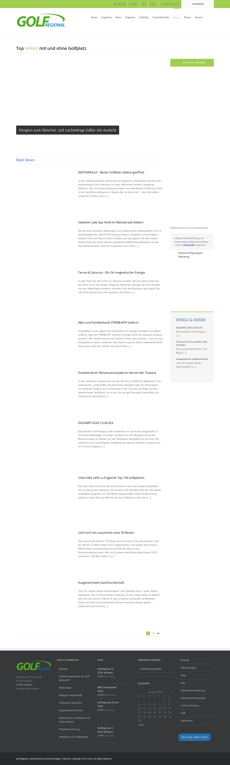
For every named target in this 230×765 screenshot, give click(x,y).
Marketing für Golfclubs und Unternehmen (74, 719)
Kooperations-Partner (71, 710)
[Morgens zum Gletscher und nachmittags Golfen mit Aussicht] (89, 106)
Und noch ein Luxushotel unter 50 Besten (106, 533)
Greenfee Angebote (150, 668)
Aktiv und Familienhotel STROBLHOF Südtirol (108, 322)
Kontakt (185, 660)
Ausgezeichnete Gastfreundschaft (101, 583)
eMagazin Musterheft (70, 695)
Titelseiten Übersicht (70, 702)
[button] (213, 17)
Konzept (63, 668)
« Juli (141, 724)
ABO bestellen (188, 667)
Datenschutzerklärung (193, 690)
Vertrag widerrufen (195, 737)
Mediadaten (65, 687)
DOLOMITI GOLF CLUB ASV (95, 423)
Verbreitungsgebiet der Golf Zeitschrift (74, 678)
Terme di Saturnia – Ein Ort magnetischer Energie (111, 272)
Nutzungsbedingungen (193, 698)
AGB (183, 713)
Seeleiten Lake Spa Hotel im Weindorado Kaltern (111, 222)
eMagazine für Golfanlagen (73, 736)
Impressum (187, 720)
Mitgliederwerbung (69, 729)
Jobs (183, 682)
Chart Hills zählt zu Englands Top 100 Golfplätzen (111, 478)
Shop (183, 675)
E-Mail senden (24, 684)
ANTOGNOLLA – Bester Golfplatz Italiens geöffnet (111, 172)
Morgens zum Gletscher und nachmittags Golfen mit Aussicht (67, 130)
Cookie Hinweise (190, 705)
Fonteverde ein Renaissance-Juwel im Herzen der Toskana (117, 373)
